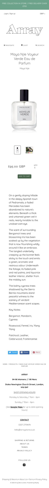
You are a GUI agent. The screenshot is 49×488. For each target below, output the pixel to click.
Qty (36, 165)
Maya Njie (24, 68)
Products (13, 364)
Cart (25, 45)
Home (5, 364)
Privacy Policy (24, 451)
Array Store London (21, 482)
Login (6, 14)
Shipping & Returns (24, 440)
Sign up (12, 14)
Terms (24, 447)
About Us (24, 444)
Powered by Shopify (33, 482)
